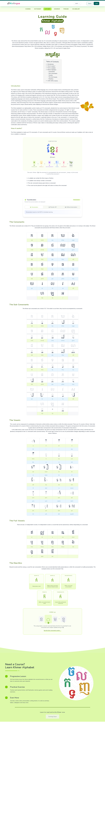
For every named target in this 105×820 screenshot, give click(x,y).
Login (96, 3)
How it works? (51, 66)
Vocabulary (76, 9)
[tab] (34, 207)
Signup (89, 3)
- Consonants (51, 71)
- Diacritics (50, 79)
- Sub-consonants (52, 73)
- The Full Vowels (52, 77)
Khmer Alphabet (51, 70)
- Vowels (50, 75)
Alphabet (47, 9)
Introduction (50, 64)
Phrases (66, 9)
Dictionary (37, 9)
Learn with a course (52, 81)
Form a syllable (51, 68)
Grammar (57, 9)
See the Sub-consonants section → (52, 630)
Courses (28, 9)
